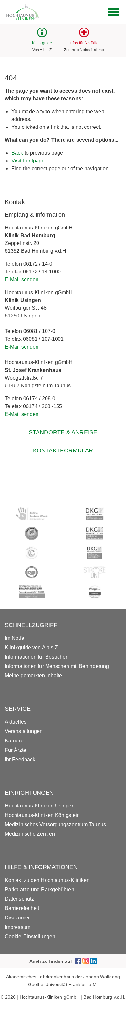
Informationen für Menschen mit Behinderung (57, 666)
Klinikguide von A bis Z (31, 647)
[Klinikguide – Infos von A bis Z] (42, 35)
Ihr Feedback (20, 759)
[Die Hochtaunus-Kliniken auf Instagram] (85, 961)
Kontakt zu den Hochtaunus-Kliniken (47, 880)
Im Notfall (16, 638)
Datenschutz (19, 899)
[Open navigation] (113, 12)
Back (17, 153)
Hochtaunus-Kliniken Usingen (40, 805)
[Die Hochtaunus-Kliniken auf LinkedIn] (93, 961)
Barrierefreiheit (22, 908)
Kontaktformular (63, 450)
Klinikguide (42, 43)
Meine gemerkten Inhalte (33, 675)
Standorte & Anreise (63, 432)
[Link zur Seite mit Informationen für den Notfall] (84, 35)
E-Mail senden (21, 279)
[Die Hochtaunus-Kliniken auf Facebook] (78, 961)
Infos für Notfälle (84, 43)
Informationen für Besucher (36, 657)
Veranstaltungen (24, 731)
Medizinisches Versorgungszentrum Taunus (55, 824)
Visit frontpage (28, 160)
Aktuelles (15, 722)
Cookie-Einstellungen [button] (30, 936)
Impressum (17, 927)
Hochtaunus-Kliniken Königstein (42, 815)
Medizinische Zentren (30, 834)
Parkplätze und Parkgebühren (39, 889)
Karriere (14, 740)
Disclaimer (17, 917)
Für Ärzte (15, 750)
